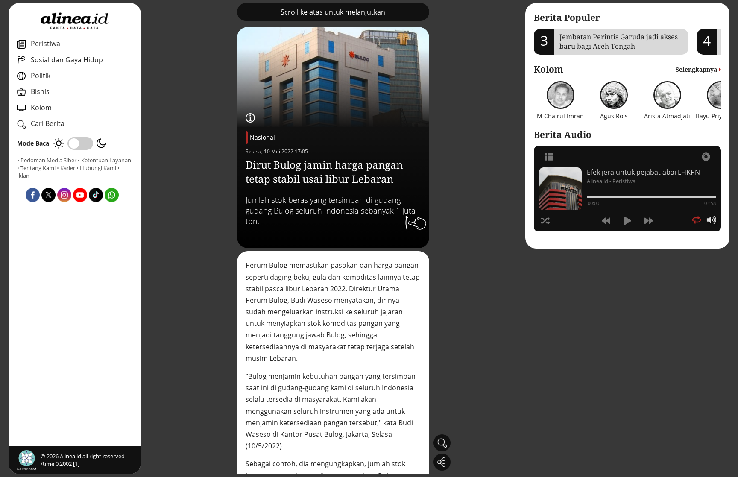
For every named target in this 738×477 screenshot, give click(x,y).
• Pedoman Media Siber (46, 160)
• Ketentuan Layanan (104, 160)
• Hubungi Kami (96, 168)
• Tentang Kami (36, 168)
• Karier (66, 168)
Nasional (262, 137)
